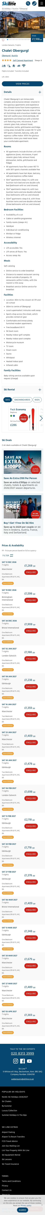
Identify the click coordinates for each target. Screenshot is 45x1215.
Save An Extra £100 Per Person (20, 478)
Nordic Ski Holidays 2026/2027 (15, 1097)
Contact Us (7, 1190)
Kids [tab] (37, 399)
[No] (42, 1205)
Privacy (5, 1185)
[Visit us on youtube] (29, 1061)
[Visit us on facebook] (22, 1061)
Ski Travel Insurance (10, 1164)
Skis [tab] (7, 399)
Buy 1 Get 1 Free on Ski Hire (19, 523)
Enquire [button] (31, 572)
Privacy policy (26, 1205)
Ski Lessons (7, 1159)
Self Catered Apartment (23, 60)
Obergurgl (23, 9)
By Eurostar (7, 1106)
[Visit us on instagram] (15, 1061)
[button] (7, 39)
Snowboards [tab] (22, 399)
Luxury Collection (9, 1110)
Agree (22, 1210)
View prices (22, 83)
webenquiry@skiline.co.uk (22, 1079)
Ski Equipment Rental (11, 1155)
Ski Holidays (6, 9)
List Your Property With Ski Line (15, 1150)
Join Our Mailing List (11, 1145)
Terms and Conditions (11, 1181)
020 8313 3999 (22, 1053)
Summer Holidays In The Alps (14, 1115)
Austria (15, 9)
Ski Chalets (6, 1101)
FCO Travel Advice (10, 1141)
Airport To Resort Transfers (13, 1136)
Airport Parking (8, 1132)
